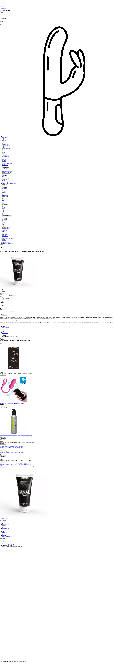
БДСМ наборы (4, 220)
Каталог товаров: (3, 520)
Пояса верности (4, 234)
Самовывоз (4, 4)
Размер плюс (4, 214)
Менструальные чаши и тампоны (7, 186)
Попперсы (7, 242)
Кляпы (3, 223)
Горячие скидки (10, 243)
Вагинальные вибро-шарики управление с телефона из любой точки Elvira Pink (12, 403)
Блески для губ (4, 185)
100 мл (3, 331)
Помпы (3, 153)
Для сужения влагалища (5, 174)
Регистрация (4, 8)
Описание (3, 314)
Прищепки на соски (5, 236)
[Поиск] (10, 13)
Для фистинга (4, 176)
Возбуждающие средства (6, 524)
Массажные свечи (5, 241)
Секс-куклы (4, 161)
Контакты (3, 3)
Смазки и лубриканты (5, 298)
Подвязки (3, 217)
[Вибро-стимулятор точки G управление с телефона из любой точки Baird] (11, 446)
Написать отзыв (3, 339)
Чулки (3, 200)
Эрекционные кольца (5, 162)
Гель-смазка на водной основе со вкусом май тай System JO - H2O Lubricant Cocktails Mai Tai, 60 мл (15, 458)
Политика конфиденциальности (7, 536)
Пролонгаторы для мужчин (6, 173)
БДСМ (6, 218)
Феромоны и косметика (13, 183)
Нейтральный (4, 303)
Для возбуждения (11, 178)
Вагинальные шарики (5, 156)
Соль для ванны (4, 191)
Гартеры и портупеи (5, 206)
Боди (3, 203)
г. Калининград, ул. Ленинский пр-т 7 (8, 544)
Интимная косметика (5, 528)
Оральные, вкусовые (5, 168)
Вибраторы (4, 140)
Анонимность (4, 2)
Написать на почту (5, 18)
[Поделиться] (0, 296)
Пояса (3, 209)
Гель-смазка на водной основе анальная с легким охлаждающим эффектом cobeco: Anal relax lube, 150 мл (16, 435)
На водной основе (5, 165)
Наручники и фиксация (5, 228)
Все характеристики (5, 305)
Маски (3, 226)
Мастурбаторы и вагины (6, 148)
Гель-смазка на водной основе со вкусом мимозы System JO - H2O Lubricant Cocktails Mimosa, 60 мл (15, 464)
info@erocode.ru (4, 541)
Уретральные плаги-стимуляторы (7, 237)
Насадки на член (4, 159)
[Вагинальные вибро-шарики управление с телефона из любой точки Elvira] (12, 452)
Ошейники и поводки (5, 229)
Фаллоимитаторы (4, 143)
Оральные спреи (4, 188)
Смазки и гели (9, 163)
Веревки (3, 221)
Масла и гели (4, 240)
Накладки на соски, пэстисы (6, 216)
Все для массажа (10, 238)
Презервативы (9, 182)
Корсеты (3, 208)
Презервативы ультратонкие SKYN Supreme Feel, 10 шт (8, 371)
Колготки (3, 198)
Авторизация (4, 7)
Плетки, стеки (4, 231)
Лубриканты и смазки (5, 523)
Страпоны (3, 151)
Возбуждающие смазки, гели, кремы (7, 171)
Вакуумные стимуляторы (6, 145)
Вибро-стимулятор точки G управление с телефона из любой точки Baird (11, 447)
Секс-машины (4, 154)
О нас (3, 531)
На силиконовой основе (5, 166)
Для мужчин (4, 180)
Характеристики (4, 315)
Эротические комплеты (5, 195)
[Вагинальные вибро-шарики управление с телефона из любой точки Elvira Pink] (13, 402)
